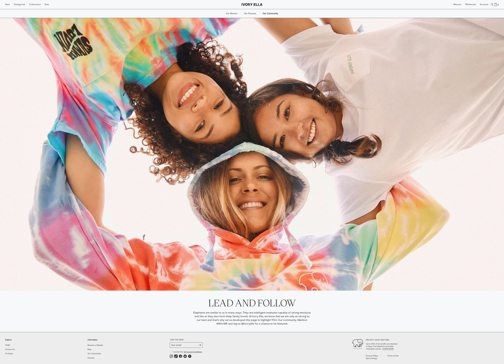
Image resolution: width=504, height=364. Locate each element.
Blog (89, 349)
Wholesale (470, 4)
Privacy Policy (372, 356)
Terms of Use (393, 356)
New (7, 4)
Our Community (270, 13)
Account (484, 4)
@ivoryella (247, 323)
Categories (19, 4)
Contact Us (10, 349)
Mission (457, 4)
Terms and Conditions (192, 352)
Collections (35, 4)
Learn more (388, 349)
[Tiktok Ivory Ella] (176, 356)
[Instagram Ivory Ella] (171, 356)
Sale (47, 4)
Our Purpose (250, 13)
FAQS (7, 345)
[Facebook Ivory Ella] (180, 356)
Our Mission (231, 13)
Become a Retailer (95, 345)
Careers (91, 358)
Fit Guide (9, 353)
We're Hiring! (371, 358)
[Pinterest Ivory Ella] (189, 356)
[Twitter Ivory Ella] (185, 356)
